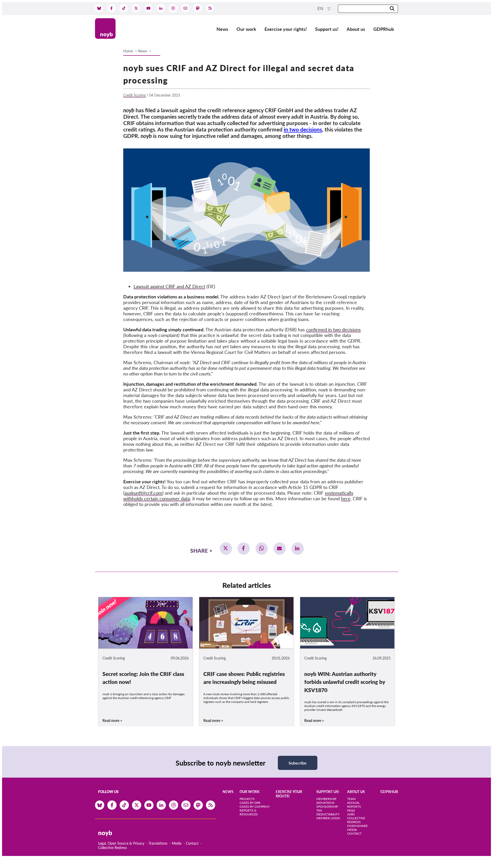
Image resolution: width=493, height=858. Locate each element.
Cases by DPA (250, 803)
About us (356, 29)
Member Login (328, 818)
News (222, 29)
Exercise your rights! (285, 29)
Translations (158, 843)
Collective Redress (112, 847)
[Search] (392, 9)
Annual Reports (354, 804)
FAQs (351, 810)
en (320, 8)
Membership (326, 799)
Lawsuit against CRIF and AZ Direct (169, 286)
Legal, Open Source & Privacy (121, 843)
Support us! (326, 29)
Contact (192, 843)
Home (128, 51)
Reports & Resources (249, 812)
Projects (247, 799)
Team (351, 799)
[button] (226, 548)
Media (177, 843)
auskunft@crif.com (143, 493)
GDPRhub (383, 29)
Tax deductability (327, 812)
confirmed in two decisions (333, 329)
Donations (325, 803)
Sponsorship (327, 806)
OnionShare (357, 826)
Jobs (351, 814)
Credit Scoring (134, 95)
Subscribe (298, 762)
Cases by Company (255, 806)
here (345, 498)
